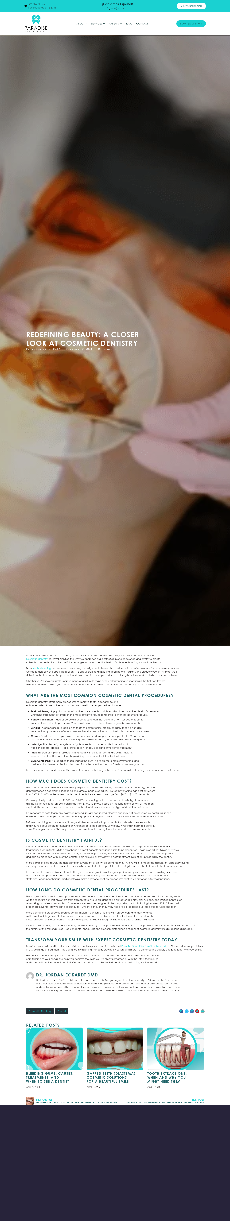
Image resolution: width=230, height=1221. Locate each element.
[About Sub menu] (86, 23)
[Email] (203, 1011)
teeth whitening (41, 668)
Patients (114, 23)
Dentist (62, 1011)
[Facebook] (181, 1011)
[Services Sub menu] (104, 23)
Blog (129, 23)
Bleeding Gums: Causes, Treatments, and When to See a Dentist (49, 1077)
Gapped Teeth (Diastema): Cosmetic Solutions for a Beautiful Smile (112, 1077)
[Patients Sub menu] (121, 23)
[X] (187, 1011)
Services (96, 23)
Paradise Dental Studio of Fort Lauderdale (145, 946)
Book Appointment (191, 23)
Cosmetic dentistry (37, 659)
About (80, 23)
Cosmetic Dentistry (40, 1011)
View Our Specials (191, 6)
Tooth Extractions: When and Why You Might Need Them (167, 1077)
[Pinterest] (197, 1011)
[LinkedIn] (192, 1011)
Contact (142, 23)
